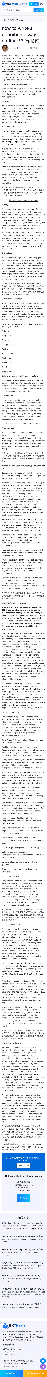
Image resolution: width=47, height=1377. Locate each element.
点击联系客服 (23, 1165)
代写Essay (14, 20)
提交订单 (33, 4)
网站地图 (7, 1367)
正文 (23, 20)
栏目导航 (15, 1367)
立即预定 (23, 1198)
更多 (41, 4)
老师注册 (23, 4)
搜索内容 (38, 10)
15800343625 (12, 1373)
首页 (5, 20)
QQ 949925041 (35, 1373)
